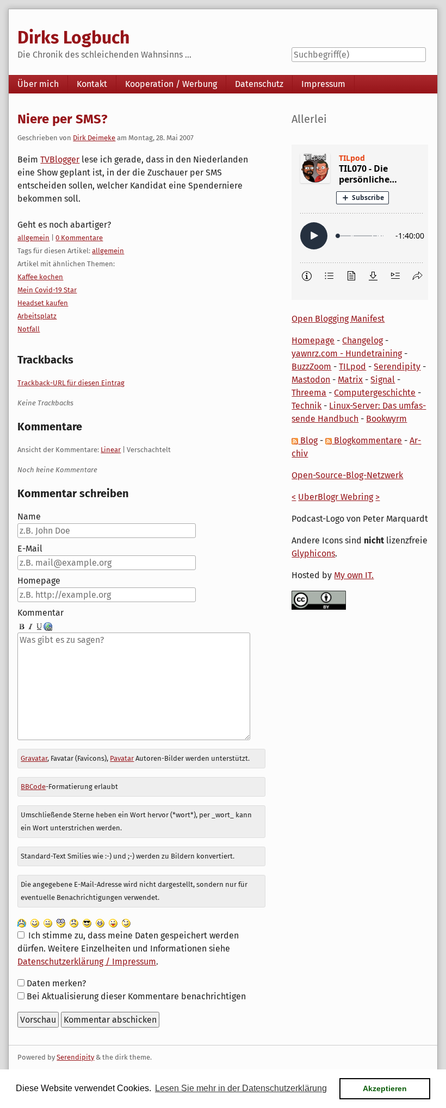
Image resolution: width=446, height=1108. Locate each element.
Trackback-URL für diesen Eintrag (71, 383)
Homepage (38, 580)
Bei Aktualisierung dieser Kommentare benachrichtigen (136, 996)
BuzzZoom (311, 366)
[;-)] (126, 922)
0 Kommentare (79, 238)
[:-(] (74, 922)
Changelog (362, 340)
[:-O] (61, 922)
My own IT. (354, 575)
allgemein (33, 238)
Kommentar (40, 613)
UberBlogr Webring (335, 497)
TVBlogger (59, 159)
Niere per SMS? (62, 119)
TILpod (352, 366)
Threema (309, 392)
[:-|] (48, 922)
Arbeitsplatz (37, 316)
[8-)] (87, 922)
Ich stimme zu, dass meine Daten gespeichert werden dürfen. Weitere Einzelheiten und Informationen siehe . (127, 948)
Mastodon (311, 379)
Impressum (323, 84)
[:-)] (34, 922)
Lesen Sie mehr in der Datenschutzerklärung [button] (241, 1088)
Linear (111, 450)
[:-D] (100, 922)
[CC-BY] (319, 599)
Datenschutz (259, 84)
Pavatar (122, 758)
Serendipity (397, 366)
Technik (306, 405)
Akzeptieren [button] (385, 1088)
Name (29, 516)
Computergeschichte (375, 392)
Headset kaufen (42, 303)
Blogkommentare (367, 440)
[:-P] (113, 922)
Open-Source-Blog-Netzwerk (347, 475)
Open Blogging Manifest (338, 319)
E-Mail (29, 548)
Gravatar (34, 758)
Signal (382, 379)
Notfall (28, 329)
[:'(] (21, 922)
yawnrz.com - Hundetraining (347, 353)
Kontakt (92, 84)
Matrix (350, 379)
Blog (308, 440)
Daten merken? (56, 983)
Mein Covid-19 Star (47, 290)
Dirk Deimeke (94, 138)
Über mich (38, 84)
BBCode (33, 787)
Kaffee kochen (40, 277)
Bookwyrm (386, 419)
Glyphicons (313, 553)
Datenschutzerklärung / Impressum (86, 961)
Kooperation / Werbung (171, 84)
